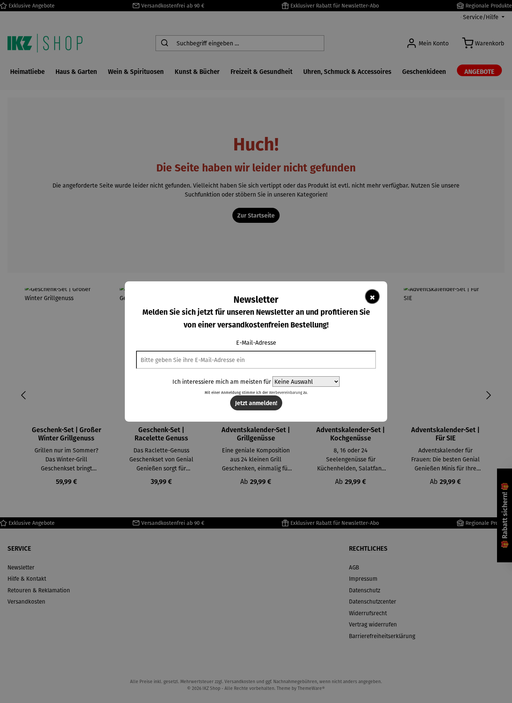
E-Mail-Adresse (256, 342)
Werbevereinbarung (285, 392)
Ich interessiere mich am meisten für (221, 381)
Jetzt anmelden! (256, 402)
